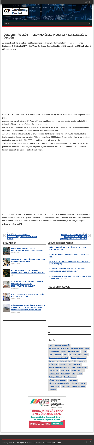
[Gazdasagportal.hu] (15, 14)
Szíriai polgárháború (55, 377)
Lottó (73, 367)
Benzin (63, 351)
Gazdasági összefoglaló (78, 358)
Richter (79, 373)
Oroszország (65, 373)
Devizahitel (57, 354)
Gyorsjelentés (53, 361)
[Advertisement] (47, 82)
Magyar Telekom (82, 367)
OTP (73, 373)
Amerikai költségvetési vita (80, 348)
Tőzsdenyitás (73, 380)
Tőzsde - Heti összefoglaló (57, 380)
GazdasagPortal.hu (53, 442)
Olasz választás (54, 373)
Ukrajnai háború (54, 386)
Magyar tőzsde (53, 370)
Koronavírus (77, 364)
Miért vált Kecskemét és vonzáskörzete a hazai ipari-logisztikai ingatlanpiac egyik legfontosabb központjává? (28, 308)
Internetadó (82, 361)
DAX (50, 354)
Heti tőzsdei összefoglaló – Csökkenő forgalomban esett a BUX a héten (22, 236)
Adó (50, 345)
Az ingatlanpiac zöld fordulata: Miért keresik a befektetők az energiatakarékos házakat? (27, 284)
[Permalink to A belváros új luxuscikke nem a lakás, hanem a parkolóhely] (6, 300)
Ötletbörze (52, 389)
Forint (86, 354)
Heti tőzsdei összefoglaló (68, 361)
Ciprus (84, 351)
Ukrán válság (66, 386)
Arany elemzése (54, 351)
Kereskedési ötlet (65, 364)
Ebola (65, 354)
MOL (67, 370)
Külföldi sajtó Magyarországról (59, 367)
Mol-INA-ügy (75, 370)
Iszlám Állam (53, 364)
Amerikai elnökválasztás (62, 345)
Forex (80, 354)
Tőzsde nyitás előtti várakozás (59, 383)
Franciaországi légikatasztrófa (58, 358)
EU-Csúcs (73, 354)
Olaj (83, 370)
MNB (62, 370)
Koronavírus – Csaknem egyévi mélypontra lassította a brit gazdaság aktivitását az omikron (73, 236)
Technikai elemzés (70, 377)
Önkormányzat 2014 (78, 386)
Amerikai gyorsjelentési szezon (59, 348)
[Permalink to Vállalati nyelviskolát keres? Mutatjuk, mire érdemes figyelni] (6, 265)
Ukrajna (83, 383)
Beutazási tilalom (73, 351)
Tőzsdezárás (75, 383)
